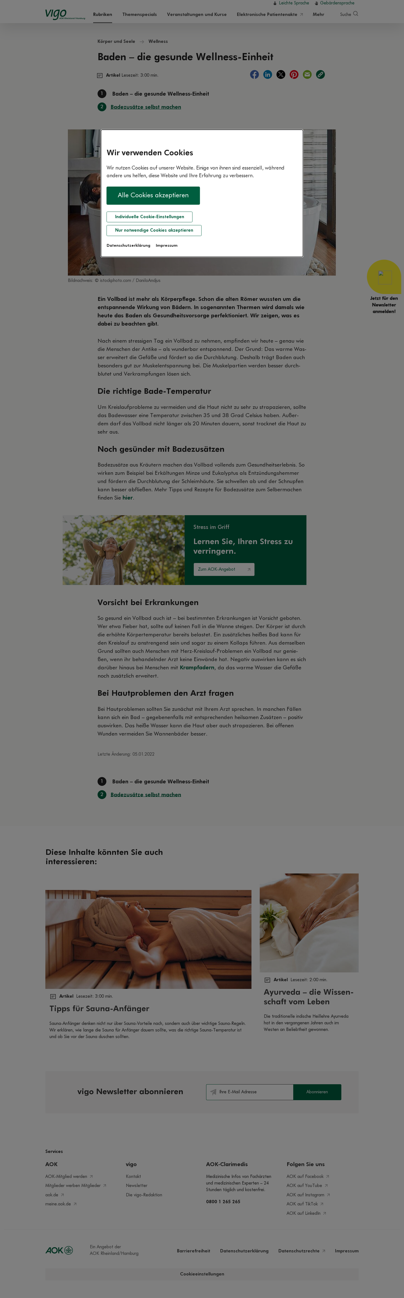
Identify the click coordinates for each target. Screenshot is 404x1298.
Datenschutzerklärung (128, 246)
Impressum (167, 246)
